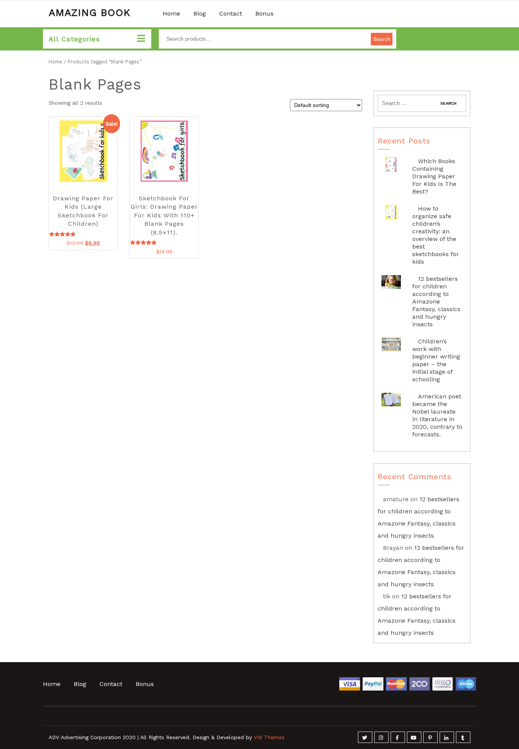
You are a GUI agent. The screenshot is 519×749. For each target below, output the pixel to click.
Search (381, 39)
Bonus (264, 13)
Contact (230, 13)
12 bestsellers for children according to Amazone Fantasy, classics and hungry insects (436, 301)
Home (171, 13)
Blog (199, 13)
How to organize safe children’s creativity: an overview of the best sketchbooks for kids (435, 235)
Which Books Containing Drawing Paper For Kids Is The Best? (434, 176)
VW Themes (268, 737)
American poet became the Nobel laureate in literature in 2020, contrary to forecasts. (437, 415)
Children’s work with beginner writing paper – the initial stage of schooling (436, 360)
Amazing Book (89, 12)
